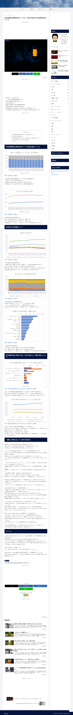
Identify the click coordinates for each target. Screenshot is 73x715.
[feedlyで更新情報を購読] (25, 595)
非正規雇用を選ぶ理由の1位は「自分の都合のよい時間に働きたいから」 (26, 138)
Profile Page (63, 43)
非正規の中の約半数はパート (18, 136)
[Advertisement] (26, 30)
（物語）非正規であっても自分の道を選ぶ (20, 139)
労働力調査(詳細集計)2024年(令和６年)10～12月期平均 (19, 388)
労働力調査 (9, 175)
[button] (68, 46)
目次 (24, 132)
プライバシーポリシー (56, 156)
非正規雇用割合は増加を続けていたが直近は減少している (23, 134)
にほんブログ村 (54, 174)
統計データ (7, 560)
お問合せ (53, 163)
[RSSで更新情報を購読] (27, 595)
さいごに (14, 141)
